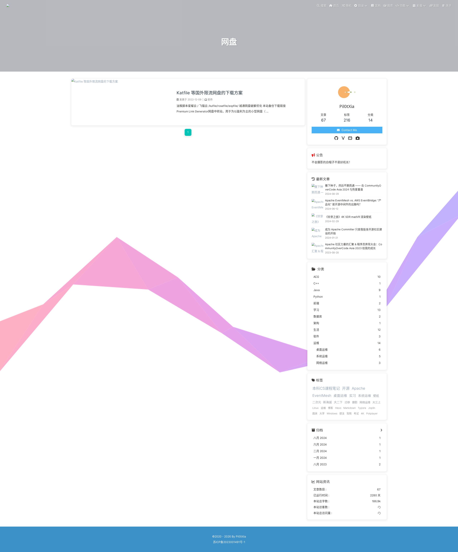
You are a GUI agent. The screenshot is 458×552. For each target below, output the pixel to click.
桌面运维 (340, 396)
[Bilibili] (350, 138)
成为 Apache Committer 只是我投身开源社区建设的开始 (353, 231)
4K (362, 413)
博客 (330, 407)
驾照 (349, 413)
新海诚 (327, 402)
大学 (322, 413)
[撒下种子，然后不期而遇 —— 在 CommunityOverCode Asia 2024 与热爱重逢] (317, 190)
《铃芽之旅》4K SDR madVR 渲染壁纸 (348, 217)
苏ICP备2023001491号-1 (229, 542)
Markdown (349, 407)
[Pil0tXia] (8, 5)
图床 (314, 413)
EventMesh (321, 395)
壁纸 (376, 396)
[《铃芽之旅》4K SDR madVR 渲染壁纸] (317, 219)
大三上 (376, 402)
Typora (362, 407)
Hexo (338, 407)
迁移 (347, 402)
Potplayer (371, 413)
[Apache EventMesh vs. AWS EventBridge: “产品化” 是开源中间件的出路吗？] (317, 205)
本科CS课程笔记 (326, 388)
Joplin (371, 407)
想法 (341, 413)
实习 (352, 396)
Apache (358, 388)
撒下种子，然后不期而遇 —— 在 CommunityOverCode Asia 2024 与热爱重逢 (353, 187)
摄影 (354, 402)
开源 (346, 388)
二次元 (316, 402)
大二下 (338, 402)
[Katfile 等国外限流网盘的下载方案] (94, 81)
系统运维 (364, 396)
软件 (210, 99)
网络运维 (365, 402)
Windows (332, 413)
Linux (315, 407)
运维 (323, 407)
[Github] (336, 138)
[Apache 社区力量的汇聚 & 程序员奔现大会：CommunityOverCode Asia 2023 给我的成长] (317, 249)
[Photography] (358, 138)
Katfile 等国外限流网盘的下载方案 (210, 92)
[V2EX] (343, 138)
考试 (356, 413)
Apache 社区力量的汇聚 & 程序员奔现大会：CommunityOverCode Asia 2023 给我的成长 (353, 246)
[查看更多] (381, 430)
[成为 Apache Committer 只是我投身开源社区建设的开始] (317, 233)
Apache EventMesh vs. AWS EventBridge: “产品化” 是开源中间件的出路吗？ (353, 202)
